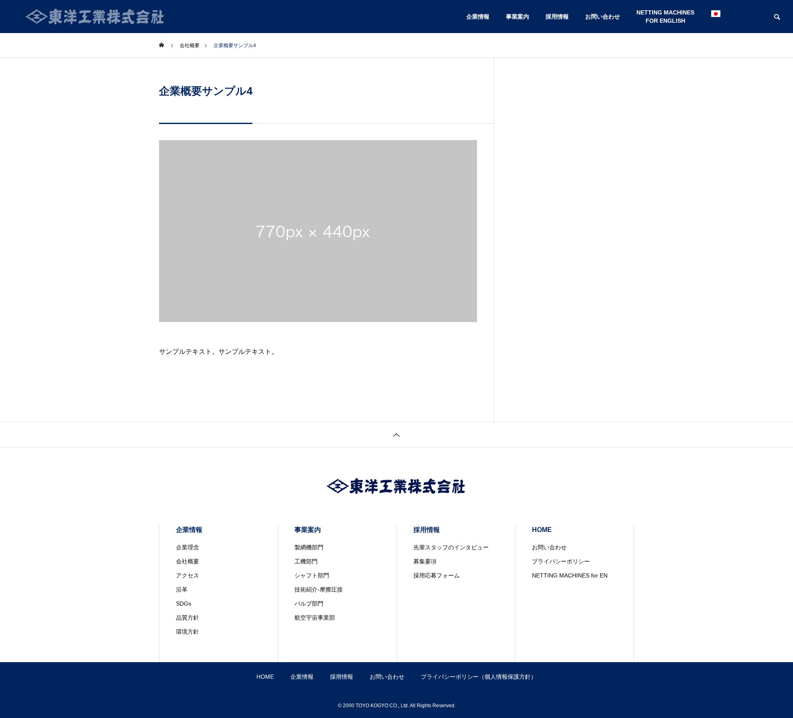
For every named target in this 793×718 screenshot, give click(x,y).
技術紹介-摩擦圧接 (318, 589)
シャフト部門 (311, 575)
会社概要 (187, 561)
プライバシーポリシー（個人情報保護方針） (479, 676)
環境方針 (187, 631)
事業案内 (517, 16)
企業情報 (477, 16)
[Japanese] (716, 16)
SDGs (183, 603)
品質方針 (187, 617)
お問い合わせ (602, 16)
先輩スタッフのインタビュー (451, 547)
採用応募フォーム (436, 575)
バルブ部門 (308, 603)
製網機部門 (308, 547)
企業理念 (187, 547)
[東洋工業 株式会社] (95, 16)
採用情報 (557, 16)
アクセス (187, 575)
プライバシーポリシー (561, 561)
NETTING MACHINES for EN (570, 575)
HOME (542, 529)
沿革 (182, 589)
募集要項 (425, 561)
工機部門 (306, 561)
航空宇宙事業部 (314, 617)
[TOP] (396, 434)
